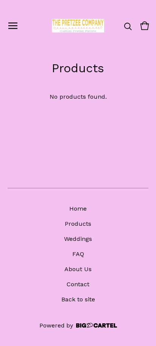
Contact (78, 284)
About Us (78, 269)
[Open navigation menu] (13, 26)
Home (78, 208)
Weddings (78, 238)
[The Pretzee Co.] (78, 26)
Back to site (78, 299)
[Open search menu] (128, 26)
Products (78, 223)
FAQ (78, 254)
